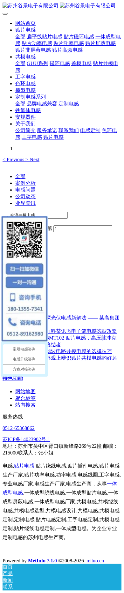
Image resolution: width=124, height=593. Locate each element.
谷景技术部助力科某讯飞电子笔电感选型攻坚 (66, 331)
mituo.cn (95, 560)
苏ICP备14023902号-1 (26, 439)
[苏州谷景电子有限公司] (62, 6)
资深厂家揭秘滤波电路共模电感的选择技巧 (63, 351)
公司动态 (25, 196)
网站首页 (25, 23)
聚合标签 (25, 398)
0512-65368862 (19, 428)
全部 (20, 36)
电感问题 (25, 189)
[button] (14, 159)
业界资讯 (25, 203)
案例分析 (25, 183)
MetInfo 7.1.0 (42, 560)
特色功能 (13, 378)
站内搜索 (25, 405)
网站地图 (25, 391)
